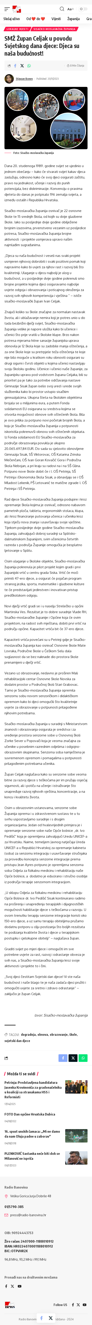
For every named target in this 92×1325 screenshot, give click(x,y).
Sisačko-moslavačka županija (54, 29)
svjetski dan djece (17, 1041)
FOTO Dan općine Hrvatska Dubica (29, 1114)
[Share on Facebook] (15, 65)
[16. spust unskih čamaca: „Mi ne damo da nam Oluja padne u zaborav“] (76, 1136)
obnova (43, 1034)
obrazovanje (59, 1034)
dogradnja (28, 1034)
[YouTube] (19, 1286)
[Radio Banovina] (16, 9)
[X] (12, 1286)
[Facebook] (6, 1286)
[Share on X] (22, 65)
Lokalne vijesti (17, 29)
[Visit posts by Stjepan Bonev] (9, 79)
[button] (8, 9)
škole (73, 1034)
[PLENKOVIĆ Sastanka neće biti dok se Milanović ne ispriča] (76, 1158)
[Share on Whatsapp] (29, 65)
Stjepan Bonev (24, 78)
